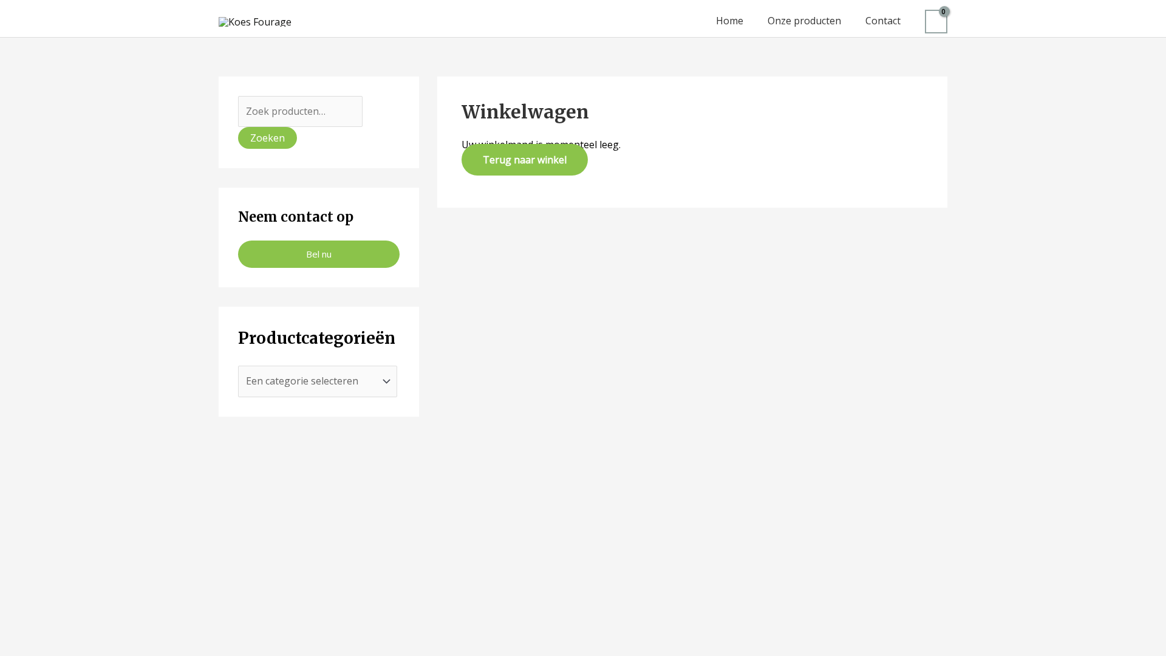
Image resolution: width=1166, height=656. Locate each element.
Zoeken (267, 138)
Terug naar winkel (525, 159)
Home (729, 21)
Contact (883, 21)
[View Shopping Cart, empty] (936, 21)
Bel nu (319, 254)
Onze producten (804, 21)
